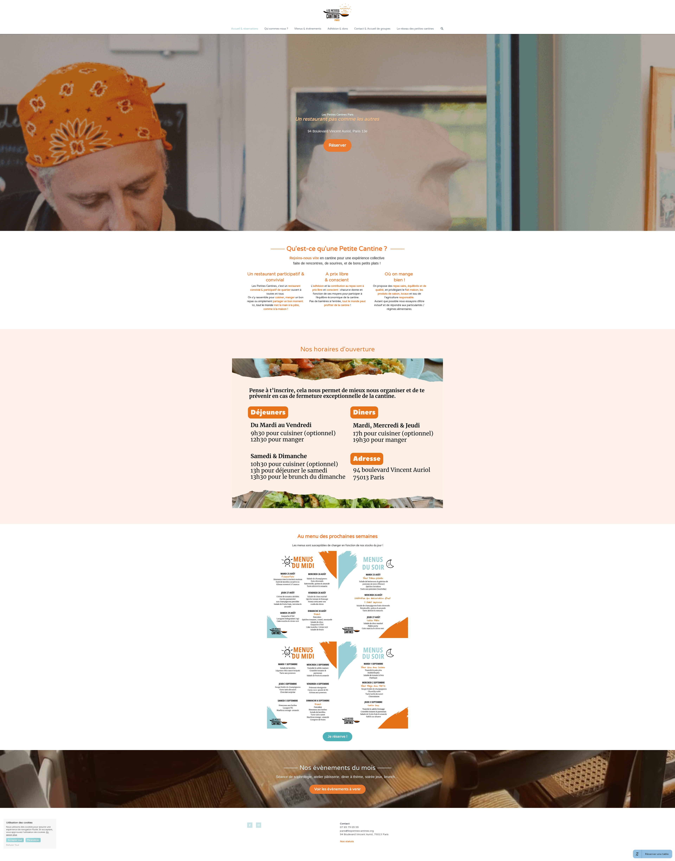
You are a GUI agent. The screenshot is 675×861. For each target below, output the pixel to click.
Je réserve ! (337, 737)
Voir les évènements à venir (337, 789)
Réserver (337, 145)
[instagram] (258, 825)
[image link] (337, 12)
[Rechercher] (442, 28)
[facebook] (249, 825)
